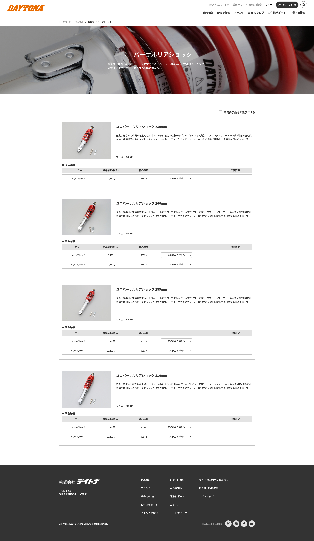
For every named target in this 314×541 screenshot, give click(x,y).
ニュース (175, 504)
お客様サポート (149, 504)
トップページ (65, 22)
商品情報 (79, 21)
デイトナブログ (178, 513)
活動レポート (177, 496)
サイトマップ (206, 496)
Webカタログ (148, 496)
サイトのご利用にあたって (213, 479)
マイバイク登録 (149, 513)
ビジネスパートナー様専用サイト (228, 4)
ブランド (145, 488)
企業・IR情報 (177, 479)
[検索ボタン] (303, 4)
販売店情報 (255, 4)
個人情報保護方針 (209, 488)
